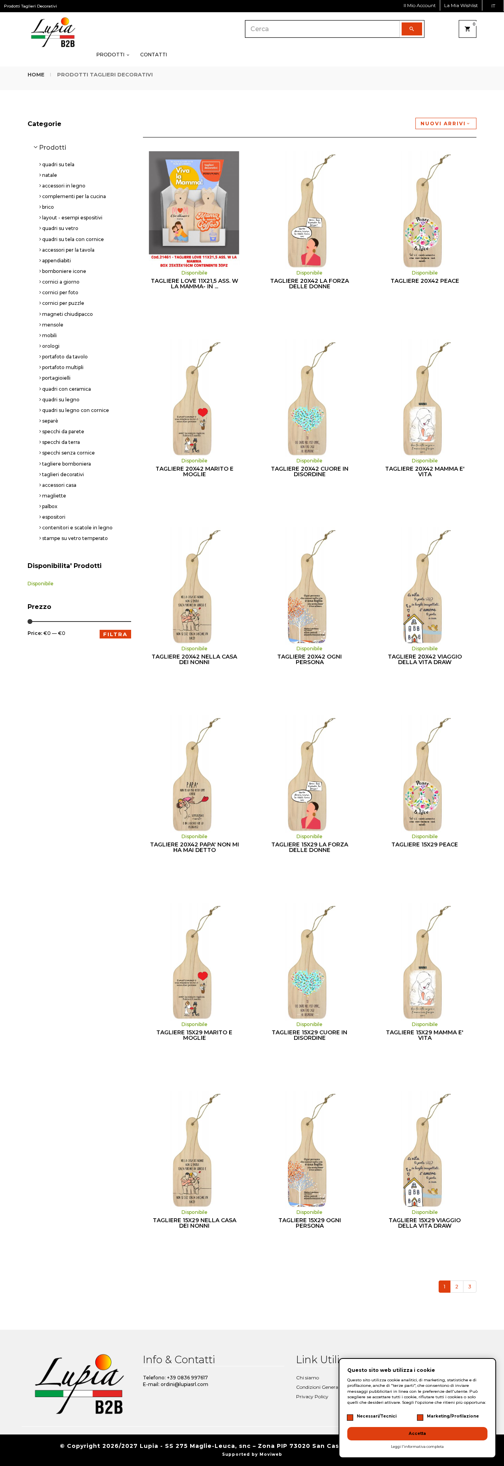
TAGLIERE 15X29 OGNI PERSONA (309, 1223)
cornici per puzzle (63, 303)
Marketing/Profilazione (453, 1416)
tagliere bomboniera (66, 464)
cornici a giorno (61, 282)
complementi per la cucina (74, 196)
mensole (52, 325)
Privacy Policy (312, 1396)
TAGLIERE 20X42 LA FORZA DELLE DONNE (309, 283)
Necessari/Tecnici (377, 1416)
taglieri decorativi (63, 474)
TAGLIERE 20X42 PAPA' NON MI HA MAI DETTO (194, 847)
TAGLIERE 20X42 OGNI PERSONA (309, 659)
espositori (53, 517)
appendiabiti (56, 261)
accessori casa (59, 485)
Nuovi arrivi (443, 123)
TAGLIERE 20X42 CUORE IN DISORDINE (309, 471)
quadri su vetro (60, 228)
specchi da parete (63, 431)
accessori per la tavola (68, 250)
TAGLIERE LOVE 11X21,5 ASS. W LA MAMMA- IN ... (194, 283)
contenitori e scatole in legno (77, 528)
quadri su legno (61, 400)
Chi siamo (307, 1378)
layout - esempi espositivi (72, 218)
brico (48, 207)
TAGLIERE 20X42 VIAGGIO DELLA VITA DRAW (425, 659)
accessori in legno (63, 186)
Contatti (153, 55)
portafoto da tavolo (65, 357)
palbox (49, 506)
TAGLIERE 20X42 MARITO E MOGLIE (194, 471)
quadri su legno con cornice (75, 410)
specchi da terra (61, 442)
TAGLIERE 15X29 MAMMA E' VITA (424, 1035)
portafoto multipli (62, 367)
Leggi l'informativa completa (417, 1446)
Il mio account (420, 5)
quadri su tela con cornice (73, 239)
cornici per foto (60, 292)
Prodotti (111, 55)
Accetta (417, 1433)
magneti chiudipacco (67, 314)
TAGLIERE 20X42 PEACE (425, 280)
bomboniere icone (64, 271)
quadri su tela (58, 164)
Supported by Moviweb (252, 1454)
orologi (50, 346)
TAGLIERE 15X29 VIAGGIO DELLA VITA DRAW (425, 1223)
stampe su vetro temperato (75, 538)
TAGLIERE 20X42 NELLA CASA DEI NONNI (194, 659)
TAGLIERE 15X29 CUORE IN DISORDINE (309, 1035)
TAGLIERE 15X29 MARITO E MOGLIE (194, 1035)
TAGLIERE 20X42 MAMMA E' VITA (425, 471)
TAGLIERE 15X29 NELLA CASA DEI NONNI (194, 1223)
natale (49, 175)
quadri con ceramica (66, 389)
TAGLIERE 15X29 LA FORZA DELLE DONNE (309, 847)
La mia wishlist (461, 5)
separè (50, 421)
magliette (54, 496)
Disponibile (41, 583)
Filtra (115, 634)
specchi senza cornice (68, 453)
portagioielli (56, 378)
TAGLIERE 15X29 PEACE (424, 844)
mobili (49, 335)
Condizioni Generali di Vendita (330, 1387)
